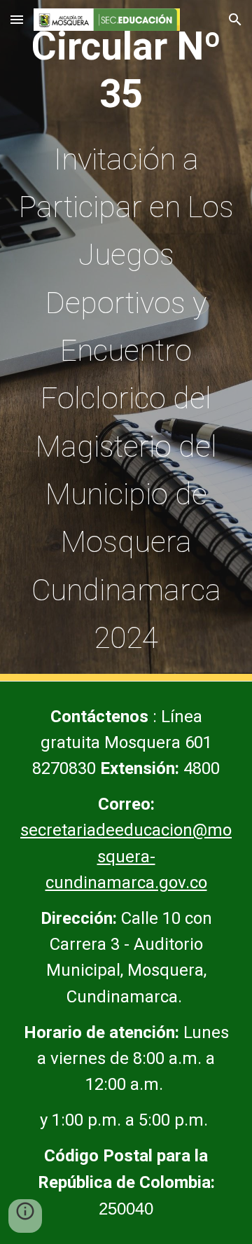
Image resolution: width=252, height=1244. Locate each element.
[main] (126, 340)
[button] (17, 19)
